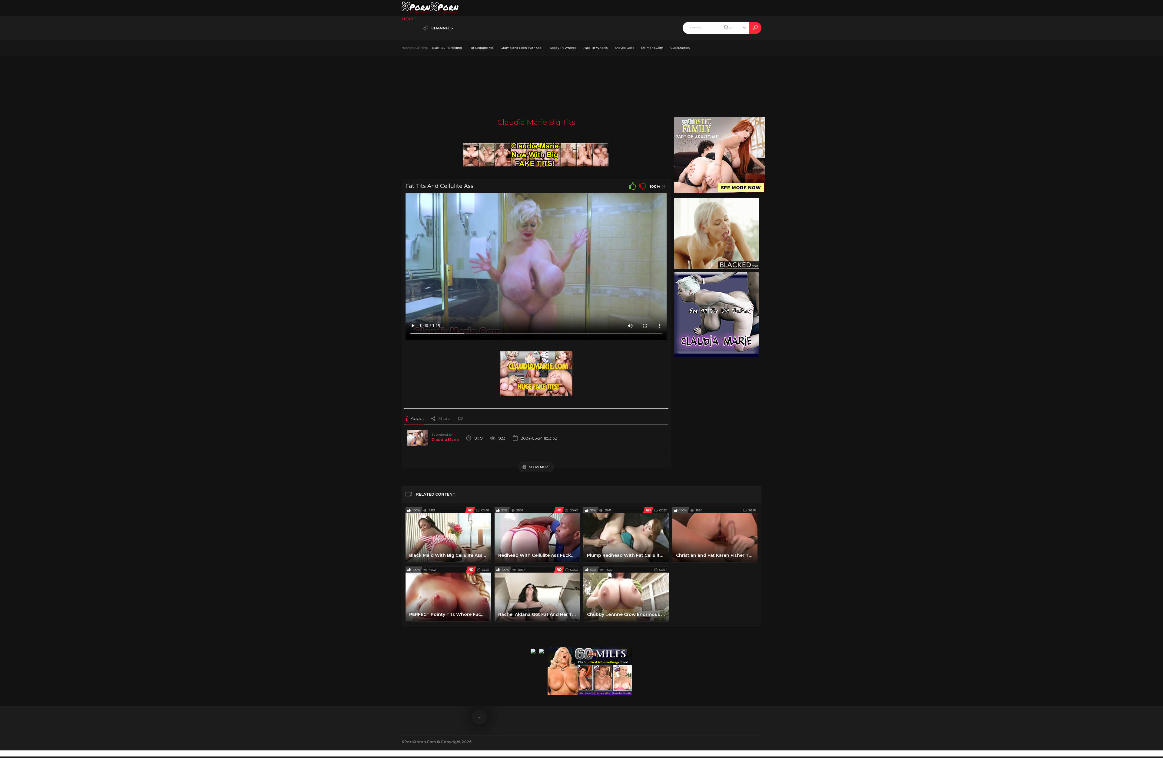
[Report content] (460, 418)
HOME (409, 19)
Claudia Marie (445, 439)
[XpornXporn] (430, 8)
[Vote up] (632, 186)
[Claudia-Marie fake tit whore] (536, 153)
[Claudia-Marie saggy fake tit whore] (536, 371)
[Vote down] (642, 186)
